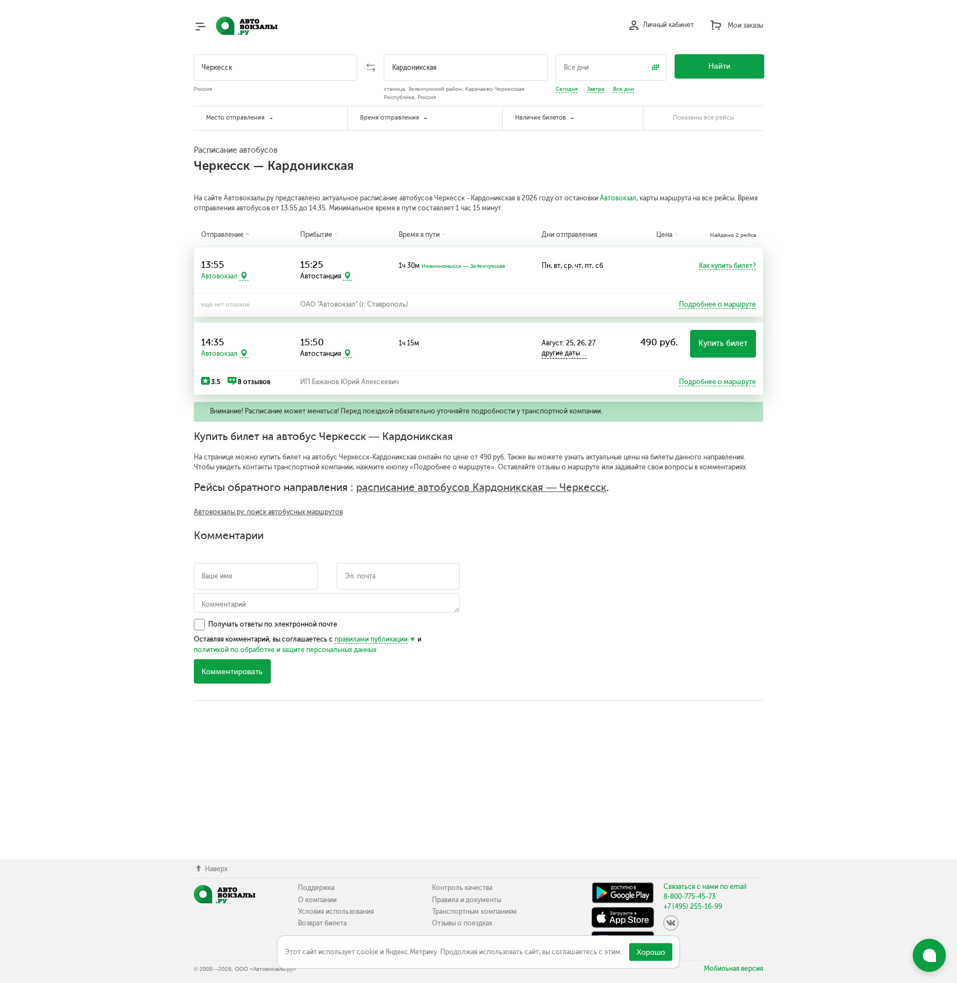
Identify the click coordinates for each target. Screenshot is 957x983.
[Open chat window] (929, 955)
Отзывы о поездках (462, 923)
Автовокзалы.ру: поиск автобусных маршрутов (268, 512)
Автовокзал (618, 198)
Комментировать (232, 672)
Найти (719, 66)
